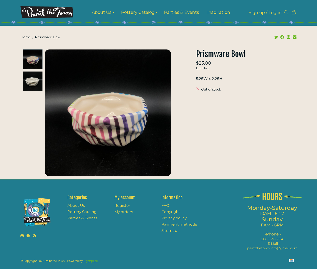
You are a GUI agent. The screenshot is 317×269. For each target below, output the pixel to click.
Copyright (171, 212)
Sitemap (169, 230)
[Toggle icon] (286, 12)
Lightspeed (90, 261)
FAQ (165, 205)
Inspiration (218, 12)
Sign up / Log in (265, 12)
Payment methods (179, 224)
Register (122, 205)
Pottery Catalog (82, 212)
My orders (124, 212)
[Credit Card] (291, 261)
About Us (76, 205)
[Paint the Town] (46, 12)
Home (25, 37)
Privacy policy (174, 218)
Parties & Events (181, 12)
